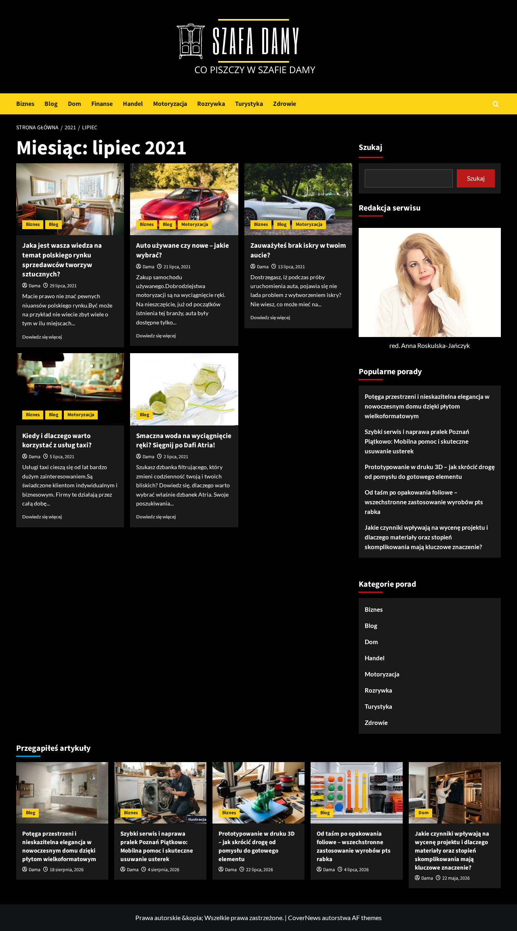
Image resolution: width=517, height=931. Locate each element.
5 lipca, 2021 (62, 456)
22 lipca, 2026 (259, 869)
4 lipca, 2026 (356, 869)
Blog (51, 103)
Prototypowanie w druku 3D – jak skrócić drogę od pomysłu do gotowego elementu (430, 471)
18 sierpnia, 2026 (67, 869)
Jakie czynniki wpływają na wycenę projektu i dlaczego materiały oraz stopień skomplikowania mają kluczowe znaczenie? (426, 537)
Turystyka (249, 103)
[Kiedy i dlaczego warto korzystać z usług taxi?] (70, 389)
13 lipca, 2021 (291, 266)
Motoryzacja (170, 103)
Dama (34, 285)
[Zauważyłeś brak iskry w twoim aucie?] (298, 199)
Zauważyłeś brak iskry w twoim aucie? (298, 250)
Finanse (102, 103)
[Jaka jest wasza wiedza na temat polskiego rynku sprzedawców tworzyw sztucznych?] (70, 199)
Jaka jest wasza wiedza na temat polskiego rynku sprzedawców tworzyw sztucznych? (62, 260)
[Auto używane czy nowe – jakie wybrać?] (184, 199)
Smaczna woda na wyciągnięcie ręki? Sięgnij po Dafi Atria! (183, 441)
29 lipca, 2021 (63, 285)
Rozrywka (211, 103)
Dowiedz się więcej (42, 337)
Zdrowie (284, 103)
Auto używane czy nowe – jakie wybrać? (182, 250)
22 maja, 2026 (456, 878)
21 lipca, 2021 (177, 266)
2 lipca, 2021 (176, 456)
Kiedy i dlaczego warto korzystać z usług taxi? (57, 441)
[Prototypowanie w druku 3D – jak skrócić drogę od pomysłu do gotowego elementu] (258, 793)
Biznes (25, 103)
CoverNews (304, 917)
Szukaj (370, 147)
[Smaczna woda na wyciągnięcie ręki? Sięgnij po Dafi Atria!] (184, 389)
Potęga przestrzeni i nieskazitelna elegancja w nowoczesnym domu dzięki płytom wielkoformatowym (427, 406)
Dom (74, 103)
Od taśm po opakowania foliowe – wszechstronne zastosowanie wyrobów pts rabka (424, 502)
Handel (133, 103)
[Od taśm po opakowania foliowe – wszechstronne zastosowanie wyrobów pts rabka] (357, 793)
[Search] (496, 104)
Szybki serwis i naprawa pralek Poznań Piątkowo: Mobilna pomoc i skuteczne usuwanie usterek (417, 441)
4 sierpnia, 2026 (163, 869)
